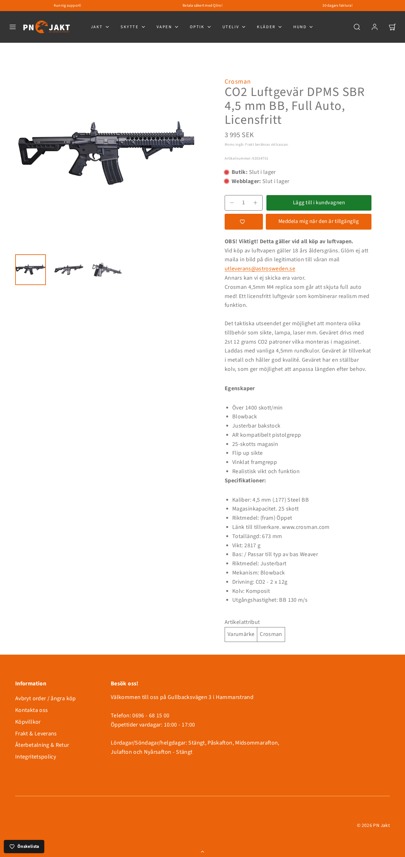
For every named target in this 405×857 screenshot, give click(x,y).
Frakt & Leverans (36, 734)
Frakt (249, 144)
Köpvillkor (28, 722)
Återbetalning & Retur (42, 745)
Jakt (97, 27)
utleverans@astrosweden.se (260, 269)
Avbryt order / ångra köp (45, 698)
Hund (300, 27)
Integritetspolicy (35, 757)
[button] (12, 27)
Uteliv (231, 27)
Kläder (266, 27)
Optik (197, 27)
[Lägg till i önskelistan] (244, 222)
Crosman (238, 81)
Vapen (164, 27)
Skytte (130, 27)
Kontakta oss (31, 710)
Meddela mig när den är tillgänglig (318, 221)
